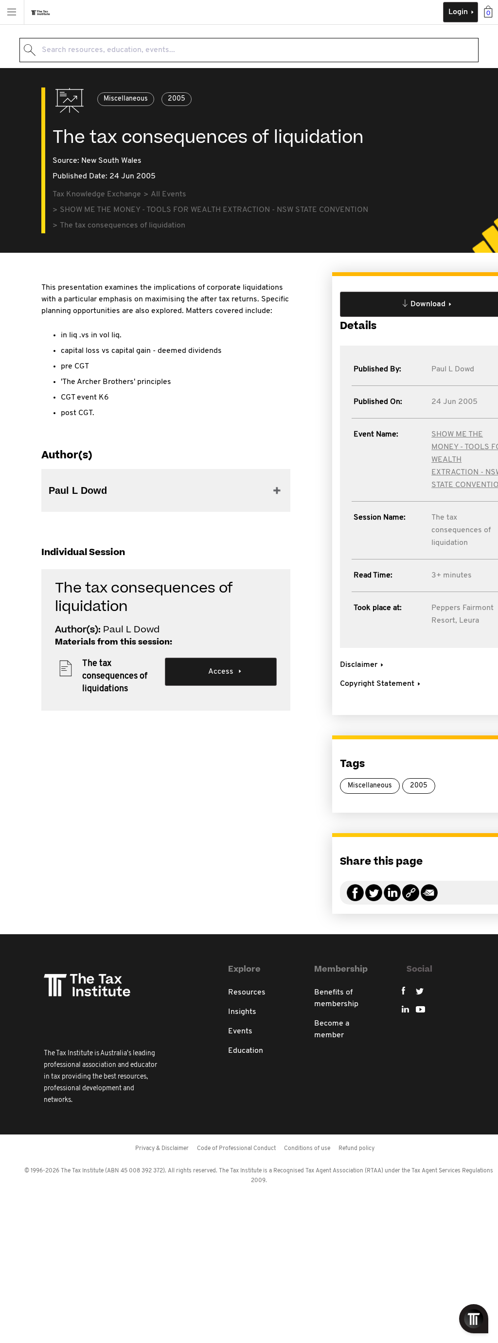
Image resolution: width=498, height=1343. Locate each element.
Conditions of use (307, 1148)
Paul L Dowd (452, 369)
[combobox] (249, 50)
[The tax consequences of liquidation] (410, 898)
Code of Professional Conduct (236, 1148)
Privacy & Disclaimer (162, 1148)
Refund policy (356, 1148)
